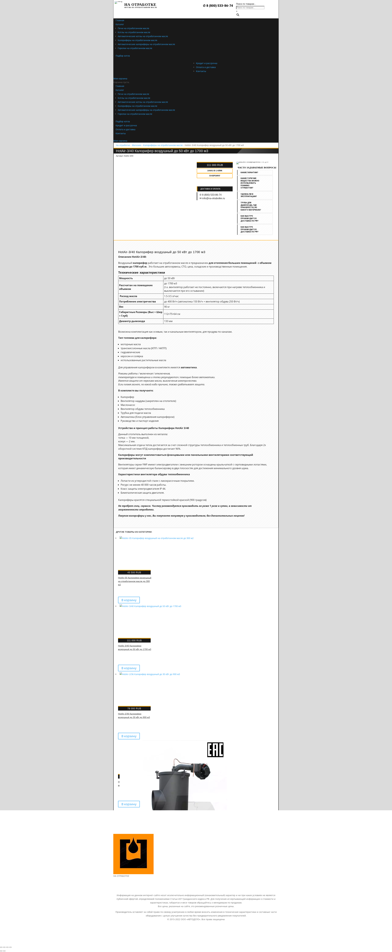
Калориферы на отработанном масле (163, 145)
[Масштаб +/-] (10, 947)
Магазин (136, 145)
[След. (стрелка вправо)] (4, 950)
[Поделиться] (4, 947)
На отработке (123, 145)
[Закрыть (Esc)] (1, 947)
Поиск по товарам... (246, 4)
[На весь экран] (7, 947)
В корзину (214, 176)
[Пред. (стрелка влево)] (1, 950)
